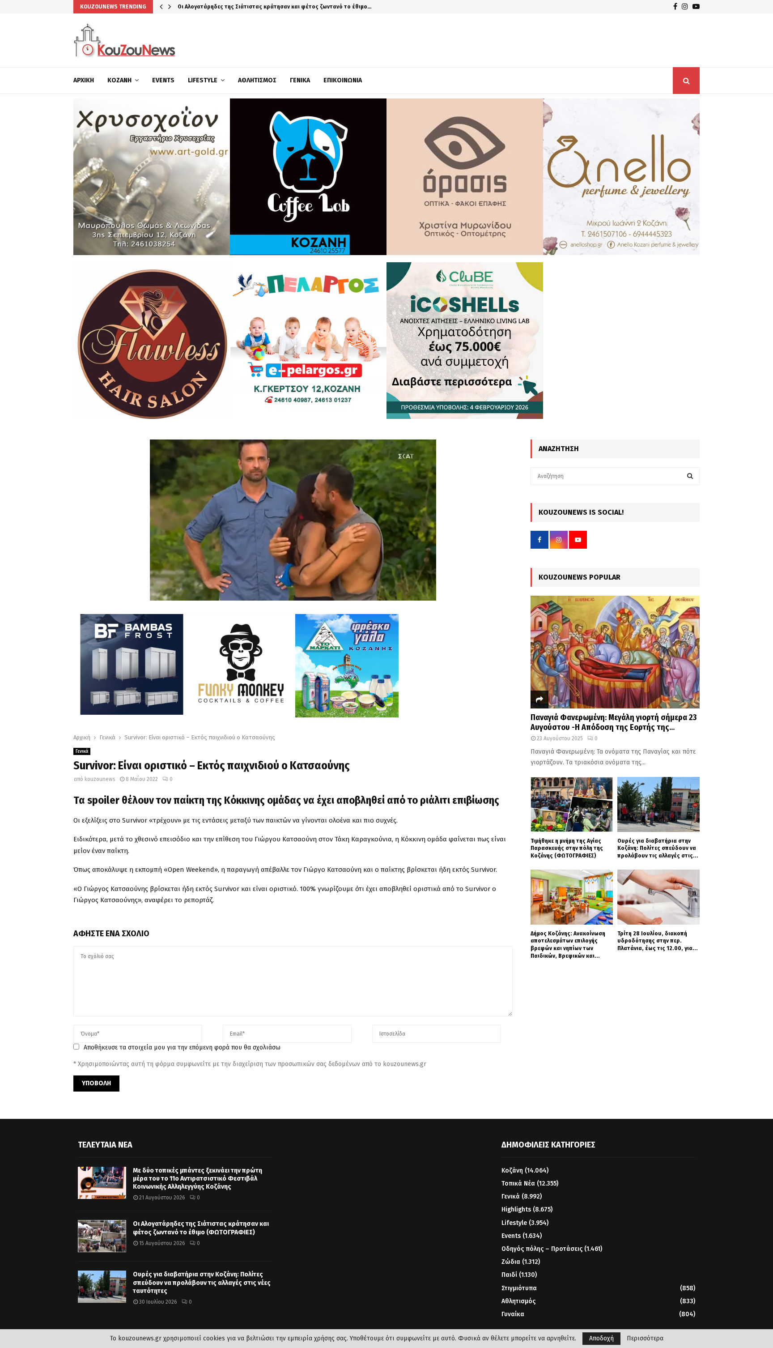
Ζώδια (510, 1262)
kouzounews (100, 779)
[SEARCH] (690, 476)
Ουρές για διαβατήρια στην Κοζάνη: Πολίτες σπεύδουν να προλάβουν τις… (277, 6)
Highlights (516, 1209)
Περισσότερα (645, 1338)
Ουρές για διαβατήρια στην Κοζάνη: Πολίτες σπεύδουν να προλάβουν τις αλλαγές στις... (657, 848)
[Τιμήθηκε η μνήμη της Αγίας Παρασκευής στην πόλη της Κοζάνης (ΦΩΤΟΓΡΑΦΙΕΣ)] (572, 804)
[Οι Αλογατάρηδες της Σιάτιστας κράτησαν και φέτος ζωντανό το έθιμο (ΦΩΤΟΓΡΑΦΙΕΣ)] (102, 1236)
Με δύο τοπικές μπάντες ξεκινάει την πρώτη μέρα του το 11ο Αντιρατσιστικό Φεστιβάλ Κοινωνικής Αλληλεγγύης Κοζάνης (197, 1178)
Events (163, 80)
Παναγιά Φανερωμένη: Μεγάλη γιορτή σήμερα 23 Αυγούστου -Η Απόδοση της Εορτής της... (614, 722)
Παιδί (509, 1275)
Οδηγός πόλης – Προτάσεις (541, 1249)
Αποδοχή (601, 1338)
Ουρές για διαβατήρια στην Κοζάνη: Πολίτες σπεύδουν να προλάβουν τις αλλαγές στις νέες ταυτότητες (202, 1282)
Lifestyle (202, 80)
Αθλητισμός (257, 80)
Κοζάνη (119, 80)
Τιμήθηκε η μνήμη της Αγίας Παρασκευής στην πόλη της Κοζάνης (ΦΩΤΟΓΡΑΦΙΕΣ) (567, 848)
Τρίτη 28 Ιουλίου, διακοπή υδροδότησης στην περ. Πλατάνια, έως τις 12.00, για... (657, 941)
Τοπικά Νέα (518, 1183)
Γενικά (300, 80)
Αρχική (83, 80)
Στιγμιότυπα (519, 1288)
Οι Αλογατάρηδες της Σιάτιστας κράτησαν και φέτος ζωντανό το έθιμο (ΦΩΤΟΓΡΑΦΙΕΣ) (201, 1228)
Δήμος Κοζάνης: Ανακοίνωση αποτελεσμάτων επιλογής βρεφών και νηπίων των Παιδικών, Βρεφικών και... (568, 944)
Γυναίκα (512, 1314)
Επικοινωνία (342, 80)
